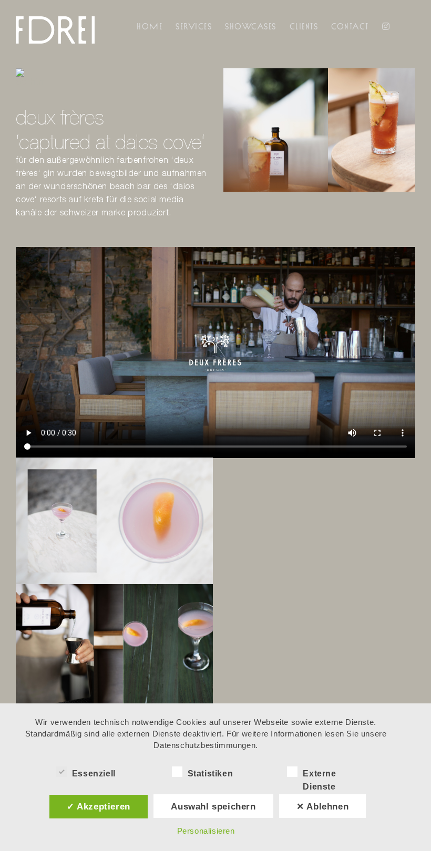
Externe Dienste (319, 774)
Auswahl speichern (213, 806)
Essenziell (94, 773)
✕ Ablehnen (322, 806)
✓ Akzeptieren (98, 806)
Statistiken (210, 773)
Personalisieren (206, 830)
